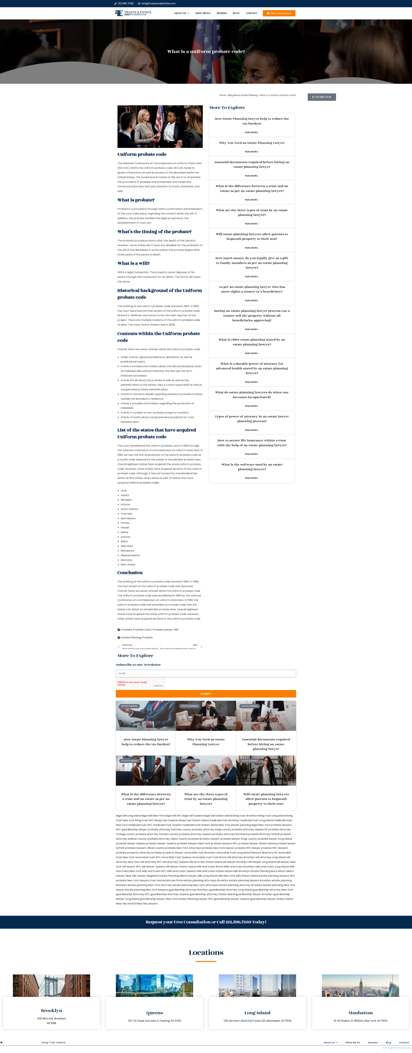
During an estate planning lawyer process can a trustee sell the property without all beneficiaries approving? (252, 316)
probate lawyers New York (193, 843)
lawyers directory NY (264, 852)
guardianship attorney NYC (133, 894)
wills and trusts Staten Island (214, 871)
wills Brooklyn (241, 871)
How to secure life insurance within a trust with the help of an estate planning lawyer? (252, 443)
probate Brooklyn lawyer (204, 839)
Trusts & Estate (138, 12)
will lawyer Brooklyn (235, 862)
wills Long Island (207, 876)
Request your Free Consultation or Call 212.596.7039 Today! (206, 922)
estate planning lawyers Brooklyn (250, 880)
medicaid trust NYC (140, 825)
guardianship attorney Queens (169, 894)
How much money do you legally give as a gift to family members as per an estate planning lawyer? (251, 263)
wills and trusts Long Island (272, 866)
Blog (236, 13)
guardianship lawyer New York (159, 899)
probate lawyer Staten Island (256, 843)
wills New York (226, 876)
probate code (191, 320)
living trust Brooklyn (245, 815)
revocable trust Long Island (233, 852)
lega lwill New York (153, 815)
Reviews (222, 13)
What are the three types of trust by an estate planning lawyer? (252, 212)
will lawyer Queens (153, 866)
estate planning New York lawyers (146, 890)
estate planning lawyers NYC (277, 876)
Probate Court (142, 629)
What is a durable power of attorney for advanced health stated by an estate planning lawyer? (252, 368)
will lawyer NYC (131, 866)
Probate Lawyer (163, 629)
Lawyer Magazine (148, 876)
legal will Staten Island (218, 815)
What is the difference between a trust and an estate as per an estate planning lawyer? (252, 188)
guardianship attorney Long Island (230, 890)
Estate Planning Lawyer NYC (195, 899)
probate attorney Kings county (211, 829)
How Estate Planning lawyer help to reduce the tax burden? (252, 121)
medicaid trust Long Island (256, 820)
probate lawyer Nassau (130, 843)
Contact (252, 13)
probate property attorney (133, 852)
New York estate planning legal (238, 825)
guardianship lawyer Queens (232, 899)
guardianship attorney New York (273, 890)
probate (145, 182)
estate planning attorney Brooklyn (240, 885)
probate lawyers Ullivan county (144, 848)
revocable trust (202, 857)
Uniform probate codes (144, 483)
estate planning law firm (135, 14)
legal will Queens (193, 815)
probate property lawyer (167, 852)
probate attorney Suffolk (264, 834)
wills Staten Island (247, 876)
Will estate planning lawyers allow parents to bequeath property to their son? (252, 236)
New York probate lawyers (275, 825)
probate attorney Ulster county (167, 839)
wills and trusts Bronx (210, 866)
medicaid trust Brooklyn (224, 820)
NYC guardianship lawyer (131, 829)
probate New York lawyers (132, 880)
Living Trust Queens (53, 1042)
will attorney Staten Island (205, 862)
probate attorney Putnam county (157, 834)
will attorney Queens (175, 862)
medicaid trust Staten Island (200, 825)
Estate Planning (131, 637)
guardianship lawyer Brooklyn (254, 894)
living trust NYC (144, 820)
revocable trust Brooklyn (199, 852)
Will (176, 629)
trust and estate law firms (166, 880)
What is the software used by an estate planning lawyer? (251, 467)
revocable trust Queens (176, 857)
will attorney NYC (151, 862)
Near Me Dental (126, 903)
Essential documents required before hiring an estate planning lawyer (252, 164)
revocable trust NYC (148, 857)
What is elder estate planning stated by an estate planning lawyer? (252, 342)
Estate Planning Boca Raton (268, 871)
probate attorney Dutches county (169, 829)
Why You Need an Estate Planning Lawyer (252, 143)
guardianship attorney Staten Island (212, 894)
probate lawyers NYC (224, 843)
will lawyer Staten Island (181, 866)
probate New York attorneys (183, 848)
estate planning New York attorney (150, 885)
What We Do (203, 13)
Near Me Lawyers (147, 903)
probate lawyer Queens (161, 843)
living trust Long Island (272, 815)
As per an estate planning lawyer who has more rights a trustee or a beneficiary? (252, 289)
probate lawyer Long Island (275, 839)
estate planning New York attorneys (195, 885)
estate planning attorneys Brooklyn (205, 880)
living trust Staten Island (193, 820)
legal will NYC (173, 815)
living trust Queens (166, 820)
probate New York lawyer (218, 848)
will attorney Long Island (270, 857)
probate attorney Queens (195, 834)
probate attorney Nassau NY (250, 829)
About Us (180, 13)
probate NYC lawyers (274, 848)
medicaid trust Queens (167, 825)
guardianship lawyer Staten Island (271, 899)
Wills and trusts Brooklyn (239, 866)
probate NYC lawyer (247, 848)
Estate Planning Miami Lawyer (178, 876)
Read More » (252, 132)
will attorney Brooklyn (241, 857)
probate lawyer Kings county (238, 839)
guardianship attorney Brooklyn (188, 890)
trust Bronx (219, 857)
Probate (127, 629)
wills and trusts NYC (154, 871)
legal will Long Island (128, 815)
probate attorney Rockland (229, 834)
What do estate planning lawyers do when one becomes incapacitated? (252, 394)
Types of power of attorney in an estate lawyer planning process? (252, 419)
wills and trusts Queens (181, 871)
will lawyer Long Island (262, 862)
